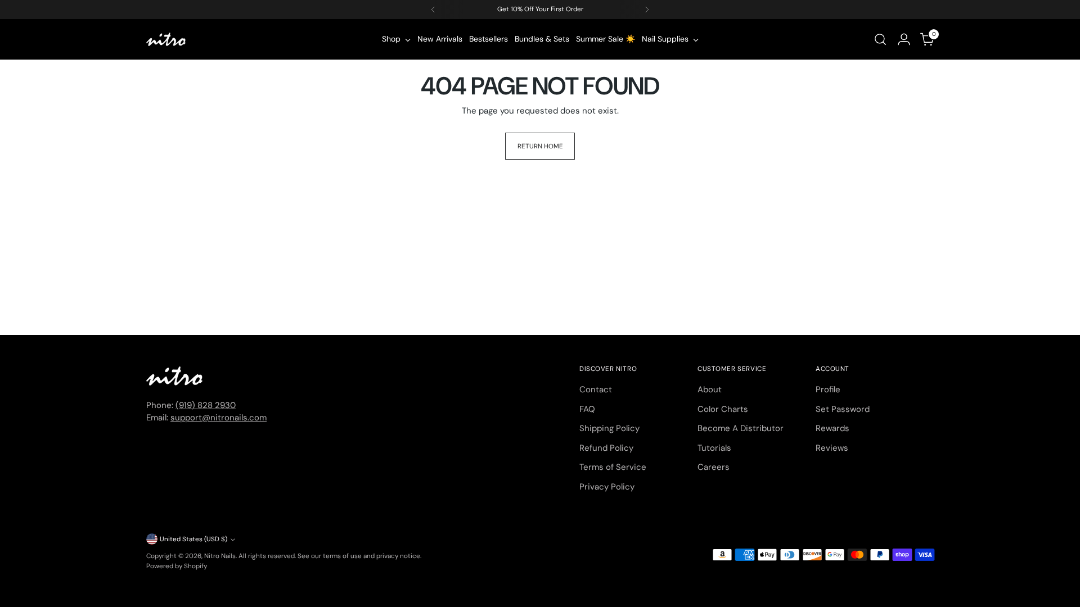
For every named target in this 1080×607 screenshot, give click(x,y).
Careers (714, 467)
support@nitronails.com (218, 417)
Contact (595, 389)
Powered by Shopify (176, 565)
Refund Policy (606, 448)
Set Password (843, 409)
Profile (828, 389)
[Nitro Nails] (166, 39)
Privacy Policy (606, 486)
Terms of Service (612, 467)
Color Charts (723, 409)
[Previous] (433, 9)
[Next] (646, 9)
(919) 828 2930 (206, 405)
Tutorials (714, 448)
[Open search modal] (880, 39)
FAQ (587, 409)
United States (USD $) (193, 538)
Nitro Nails (220, 555)
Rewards (832, 428)
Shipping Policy (609, 428)
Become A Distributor (741, 428)
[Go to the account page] (904, 39)
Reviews (832, 448)
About (710, 389)
